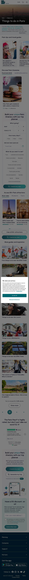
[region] (14, 290)
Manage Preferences (14, 299)
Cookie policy (19, 291)
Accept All (14, 295)
